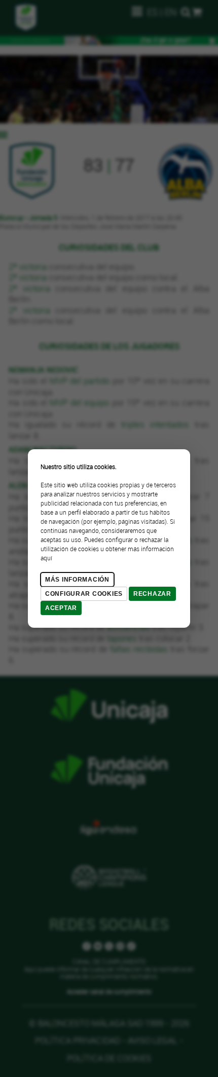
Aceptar (61, 608)
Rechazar (152, 593)
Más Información (77, 579)
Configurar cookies (84, 593)
